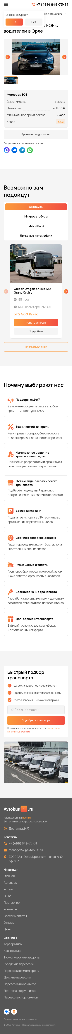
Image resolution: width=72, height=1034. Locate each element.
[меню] (6, 4)
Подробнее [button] (36, 331)
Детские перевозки (17, 977)
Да (14, 22)
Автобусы (36, 207)
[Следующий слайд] (64, 57)
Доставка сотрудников (19, 991)
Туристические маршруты (22, 957)
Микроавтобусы (36, 216)
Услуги (8, 889)
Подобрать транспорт (36, 720)
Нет (33, 22)
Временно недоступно (36, 134)
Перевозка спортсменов (21, 997)
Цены (7, 929)
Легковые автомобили (49, 14)
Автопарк (10, 883)
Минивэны (36, 226)
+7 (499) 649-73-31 (52, 4)
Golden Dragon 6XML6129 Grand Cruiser (32, 290)
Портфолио (12, 903)
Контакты (10, 909)
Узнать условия (36, 322)
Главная (9, 876)
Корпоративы (13, 944)
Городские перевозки (19, 964)
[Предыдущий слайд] (8, 57)
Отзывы (9, 923)
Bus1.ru (26, 817)
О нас (7, 896)
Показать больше (36, 347)
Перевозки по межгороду (21, 971)
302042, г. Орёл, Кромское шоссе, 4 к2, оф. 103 (36, 859)
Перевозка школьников (20, 984)
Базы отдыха (12, 951)
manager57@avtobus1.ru (26, 850)
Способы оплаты (15, 916)
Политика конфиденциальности (20, 1019)
